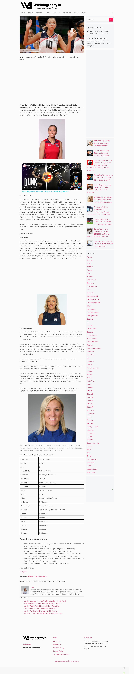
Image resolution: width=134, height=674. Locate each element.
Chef (89, 306)
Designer (90, 319)
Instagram (23, 572)
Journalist (90, 361)
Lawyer (89, 365)
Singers (90, 440)
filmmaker (90, 352)
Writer (89, 466)
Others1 (90, 387)
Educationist (91, 329)
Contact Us (57, 644)
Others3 (90, 394)
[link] (24, 165)
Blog (88, 273)
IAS (88, 358)
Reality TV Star (92, 427)
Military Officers (93, 368)
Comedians (91, 309)
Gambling (90, 355)
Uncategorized (92, 459)
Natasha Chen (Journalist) (37, 576)
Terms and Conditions (61, 654)
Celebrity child (92, 296)
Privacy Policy (58, 651)
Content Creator (93, 312)
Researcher (91, 433)
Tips (88, 453)
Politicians (56, 13)
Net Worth (91, 381)
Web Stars (91, 462)
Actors (30, 13)
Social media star (93, 443)
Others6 (90, 404)
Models (89, 371)
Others (89, 384)
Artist (89, 263)
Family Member (92, 342)
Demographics (92, 316)
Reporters (90, 430)
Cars (88, 290)
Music (89, 378)
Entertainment (92, 335)
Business (90, 283)
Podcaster (90, 410)
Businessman (92, 286)
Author (89, 270)
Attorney (90, 267)
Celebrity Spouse (93, 303)
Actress (39, 13)
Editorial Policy (58, 648)
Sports (47, 13)
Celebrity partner (93, 299)
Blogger (90, 276)
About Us (56, 641)
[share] (66, 165)
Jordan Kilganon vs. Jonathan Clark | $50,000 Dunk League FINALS (46, 166)
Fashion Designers (94, 348)
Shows (76, 13)
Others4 (90, 397)
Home (23, 13)
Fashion (90, 345)
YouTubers (67, 13)
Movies (84, 13)
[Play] (76, 178)
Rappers (90, 423)
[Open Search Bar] (112, 13)
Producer (90, 420)
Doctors (90, 325)
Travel (89, 456)
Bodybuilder (91, 280)
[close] (124, 668)
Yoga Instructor (92, 469)
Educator (90, 332)
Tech (89, 449)
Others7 (90, 407)
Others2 (90, 391)
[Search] (111, 20)
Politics (89, 417)
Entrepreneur (92, 338)
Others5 (90, 400)
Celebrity (90, 293)
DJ (88, 322)
